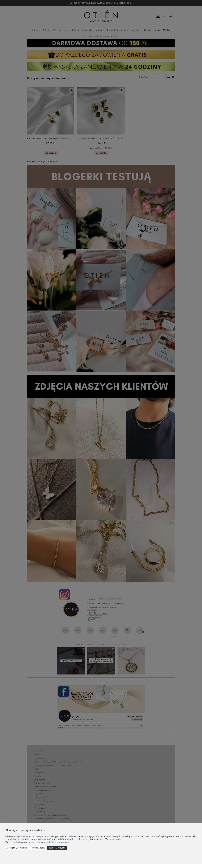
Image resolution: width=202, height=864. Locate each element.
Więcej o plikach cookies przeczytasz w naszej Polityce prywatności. (38, 842)
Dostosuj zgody (38, 848)
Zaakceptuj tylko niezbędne (17, 848)
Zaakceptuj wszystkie (57, 848)
